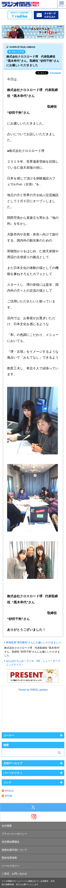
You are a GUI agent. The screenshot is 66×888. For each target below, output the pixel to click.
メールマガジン (10, 865)
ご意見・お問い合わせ (14, 873)
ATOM (8, 795)
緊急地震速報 (9, 857)
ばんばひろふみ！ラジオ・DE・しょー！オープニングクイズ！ (33, 662)
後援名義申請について (14, 849)
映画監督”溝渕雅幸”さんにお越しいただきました (33, 642)
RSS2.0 (9, 790)
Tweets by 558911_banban (33, 689)
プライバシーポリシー (14, 833)
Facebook (55, 72)
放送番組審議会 (10, 841)
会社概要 (7, 825)
